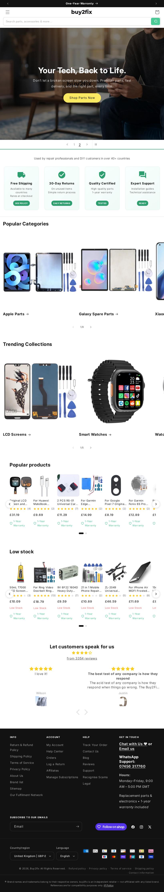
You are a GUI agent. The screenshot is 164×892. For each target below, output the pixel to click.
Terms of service (121, 868)
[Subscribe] (77, 826)
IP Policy (108, 885)
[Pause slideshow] (97, 144)
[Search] (155, 21)
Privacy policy (98, 868)
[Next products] (156, 504)
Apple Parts (14, 314)
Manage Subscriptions (62, 777)
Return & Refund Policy (21, 747)
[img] (82, 653)
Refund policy (77, 868)
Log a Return (55, 764)
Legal (87, 783)
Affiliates (52, 770)
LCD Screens (15, 434)
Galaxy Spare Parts (96, 314)
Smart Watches (93, 434)
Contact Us (91, 751)
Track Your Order (95, 745)
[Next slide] (87, 144)
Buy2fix (35, 868)
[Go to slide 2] (86, 533)
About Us (16, 775)
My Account (55, 745)
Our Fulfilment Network (26, 795)
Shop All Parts (82, 103)
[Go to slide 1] (81, 533)
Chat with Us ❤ (133, 744)
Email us (127, 749)
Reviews (88, 764)
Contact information (141, 872)
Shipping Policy (21, 756)
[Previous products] (10, 504)
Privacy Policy (20, 769)
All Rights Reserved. (53, 868)
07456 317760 (132, 766)
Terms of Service (22, 762)
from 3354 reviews (82, 658)
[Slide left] (73, 327)
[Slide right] (90, 327)
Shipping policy (144, 868)
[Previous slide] (67, 144)
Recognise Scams (95, 777)
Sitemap (16, 788)
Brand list (16, 782)
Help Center (54, 751)
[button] (7, 12)
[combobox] (77, 21)
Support (88, 770)
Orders (51, 757)
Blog (86, 757)
